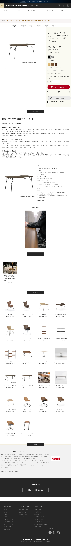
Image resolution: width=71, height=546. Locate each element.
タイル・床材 (32, 10)
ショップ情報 (37, 509)
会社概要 (36, 514)
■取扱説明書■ (41, 200)
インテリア (17, 10)
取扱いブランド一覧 (24, 509)
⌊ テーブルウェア (8, 521)
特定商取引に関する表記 (40, 524)
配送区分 (39, 176)
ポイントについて (39, 519)
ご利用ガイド (37, 512)
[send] (58, 91)
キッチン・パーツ (48, 10)
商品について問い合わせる (35, 490)
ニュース (21, 517)
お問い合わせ (37, 526)
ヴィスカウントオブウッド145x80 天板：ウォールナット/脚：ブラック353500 (28, 20)
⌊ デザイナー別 (23, 514)
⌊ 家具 (5, 514)
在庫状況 (49, 76)
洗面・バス (64, 10)
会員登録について (39, 517)
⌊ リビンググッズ (8, 519)
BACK (4, 20)
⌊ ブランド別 (22, 512)
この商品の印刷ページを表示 (57, 101)
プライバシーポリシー (40, 521)
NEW (5, 10)
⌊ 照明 (5, 517)
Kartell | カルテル (48, 166)
